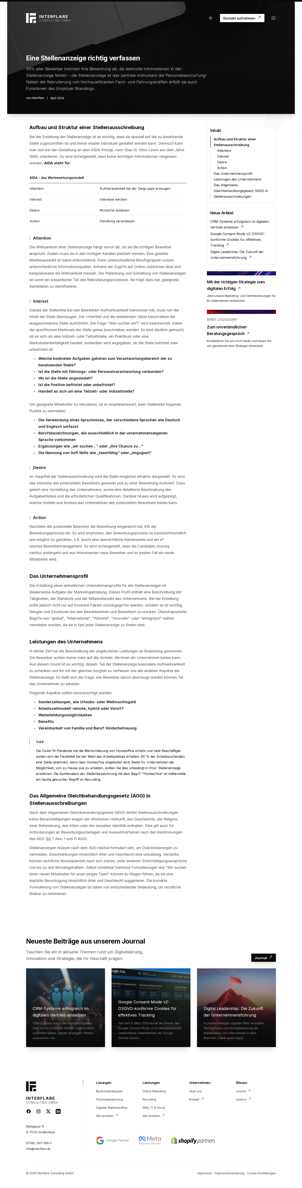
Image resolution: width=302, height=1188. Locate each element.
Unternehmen (200, 1083)
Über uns (195, 1091)
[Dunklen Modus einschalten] (211, 18)
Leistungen (151, 1083)
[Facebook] (28, 1111)
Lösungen (103, 1083)
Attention (224, 151)
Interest (223, 156)
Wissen (241, 1083)
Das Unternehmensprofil (233, 173)
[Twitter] (48, 1111)
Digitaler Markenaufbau (112, 1107)
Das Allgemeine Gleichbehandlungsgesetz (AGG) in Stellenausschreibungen (241, 191)
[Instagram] (38, 1111)
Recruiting (149, 1099)
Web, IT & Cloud (154, 1107)
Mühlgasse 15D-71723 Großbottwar (40, 1129)
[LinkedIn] (58, 1111)
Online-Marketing (154, 1091)
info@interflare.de (38, 1149)
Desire (222, 162)
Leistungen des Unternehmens (237, 179)
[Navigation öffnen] (273, 18)
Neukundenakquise (109, 1091)
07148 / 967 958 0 (39, 1143)
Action (222, 168)
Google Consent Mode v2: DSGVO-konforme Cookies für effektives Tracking (237, 239)
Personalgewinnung (109, 1099)
